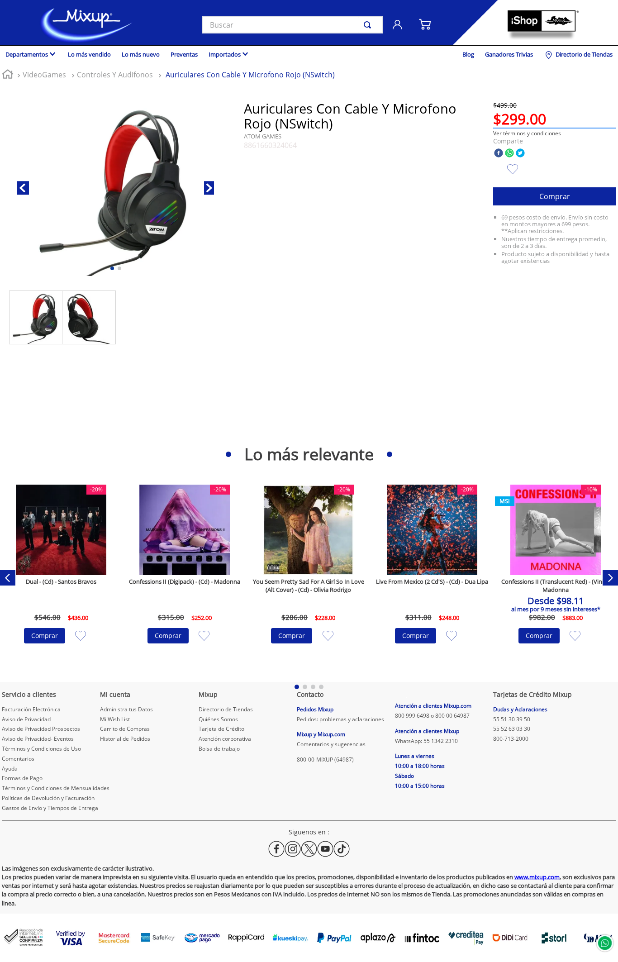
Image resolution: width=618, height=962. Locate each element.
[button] (527, 133)
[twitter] (520, 153)
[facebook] (498, 153)
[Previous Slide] (7, 578)
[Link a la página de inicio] (7, 75)
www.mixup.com (537, 877)
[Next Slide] (610, 578)
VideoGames (44, 75)
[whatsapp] (509, 153)
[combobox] (292, 24)
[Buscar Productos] (369, 25)
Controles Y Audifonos (115, 75)
